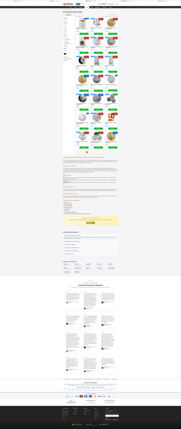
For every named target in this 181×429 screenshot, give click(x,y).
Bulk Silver (99, 390)
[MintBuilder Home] (68, 4)
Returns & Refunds (65, 412)
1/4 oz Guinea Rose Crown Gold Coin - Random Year (110, 28)
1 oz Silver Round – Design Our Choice (81, 66)
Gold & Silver (70, 9)
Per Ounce (74, 388)
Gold (71, 7)
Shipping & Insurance (65, 410)
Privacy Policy (64, 415)
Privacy (115, 427)
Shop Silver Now (90, 222)
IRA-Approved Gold (107, 190)
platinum (102, 161)
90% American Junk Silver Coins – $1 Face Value (111, 104)
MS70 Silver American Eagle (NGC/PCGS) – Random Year (81, 28)
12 (106, 152)
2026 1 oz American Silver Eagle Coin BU (81, 142)
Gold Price (65, 388)
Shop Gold (78, 387)
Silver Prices (96, 412)
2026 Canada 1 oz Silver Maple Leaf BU (97, 85)
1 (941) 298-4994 (71, 402)
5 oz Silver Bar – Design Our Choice (96, 66)
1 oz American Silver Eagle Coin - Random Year (96, 47)
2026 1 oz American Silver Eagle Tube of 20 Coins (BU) (96, 142)
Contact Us (64, 419)
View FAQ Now (90, 401)
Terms (118, 427)
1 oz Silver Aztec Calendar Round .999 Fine (96, 104)
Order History (75, 412)
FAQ (63, 417)
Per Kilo (78, 388)
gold (72, 162)
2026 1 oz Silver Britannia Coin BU (111, 84)
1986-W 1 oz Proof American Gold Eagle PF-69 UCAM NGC (82, 47)
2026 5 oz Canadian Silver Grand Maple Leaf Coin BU (82, 123)
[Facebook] (106, 420)
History (85, 388)
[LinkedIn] (116, 420)
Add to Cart (84, 33)
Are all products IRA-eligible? (70, 244)
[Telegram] (114, 420)
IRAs (92, 7)
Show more (65, 48)
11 (104, 152)
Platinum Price (106, 388)
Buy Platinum (94, 390)
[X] (112, 420)
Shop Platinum (87, 387)
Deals (87, 7)
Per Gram (70, 388)
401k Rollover (114, 190)
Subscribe (112, 415)
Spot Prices (97, 7)
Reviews (85, 412)
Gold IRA (98, 190)
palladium (82, 162)
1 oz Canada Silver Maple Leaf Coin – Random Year (111, 47)
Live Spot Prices (92, 387)
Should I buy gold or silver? (69, 253)
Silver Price (93, 388)
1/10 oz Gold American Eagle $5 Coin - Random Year (81, 85)
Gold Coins (89, 390)
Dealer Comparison (110, 390)
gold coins (65, 161)
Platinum (81, 7)
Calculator (81, 388)
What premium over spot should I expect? (72, 247)
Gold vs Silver (104, 390)
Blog (95, 419)
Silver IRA (102, 190)
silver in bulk (84, 161)
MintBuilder (65, 9)
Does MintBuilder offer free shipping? (71, 250)
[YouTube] (108, 420)
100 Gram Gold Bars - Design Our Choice (111, 123)
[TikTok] (118, 420)
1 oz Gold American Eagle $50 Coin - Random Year (111, 142)
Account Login (75, 410)
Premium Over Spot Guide (100, 387)
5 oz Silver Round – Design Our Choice (96, 28)
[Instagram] (110, 420)
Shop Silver (82, 387)
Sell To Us (105, 7)
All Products (68, 14)
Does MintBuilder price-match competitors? (72, 241)
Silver (75, 7)
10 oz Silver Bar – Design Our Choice (110, 66)
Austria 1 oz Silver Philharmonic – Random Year (97, 123)
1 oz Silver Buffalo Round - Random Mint (81, 104)
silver (74, 162)
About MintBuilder (87, 410)
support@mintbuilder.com (109, 401)
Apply (65, 53)
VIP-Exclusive (80, 14)
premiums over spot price (99, 160)
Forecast (89, 388)
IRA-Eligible (74, 14)
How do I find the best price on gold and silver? (73, 235)
